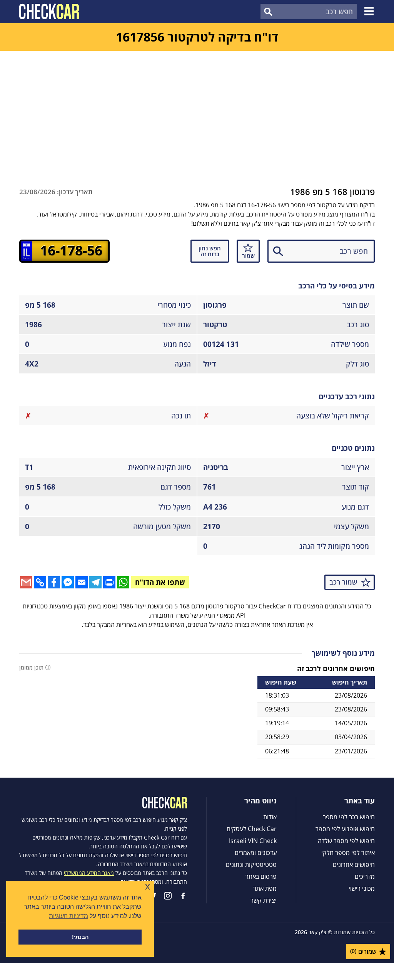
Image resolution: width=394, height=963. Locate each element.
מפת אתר (265, 888)
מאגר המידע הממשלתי (89, 872)
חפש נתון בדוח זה (210, 251)
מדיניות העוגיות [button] (68, 916)
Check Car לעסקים (252, 829)
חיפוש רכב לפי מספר (349, 817)
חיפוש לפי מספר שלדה (346, 841)
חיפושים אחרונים (354, 864)
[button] (370, 11)
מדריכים (365, 876)
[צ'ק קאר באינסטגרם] (168, 896)
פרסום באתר (261, 876)
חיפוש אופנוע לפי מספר (345, 829)
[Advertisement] (197, 108)
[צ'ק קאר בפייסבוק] (183, 896)
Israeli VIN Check (253, 841)
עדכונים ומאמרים (256, 853)
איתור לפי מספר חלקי (348, 853)
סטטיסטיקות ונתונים (251, 864)
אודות (270, 817)
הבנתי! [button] (80, 937)
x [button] (147, 886)
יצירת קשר (263, 900)
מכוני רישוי (362, 888)
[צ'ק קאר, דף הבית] (49, 11)
